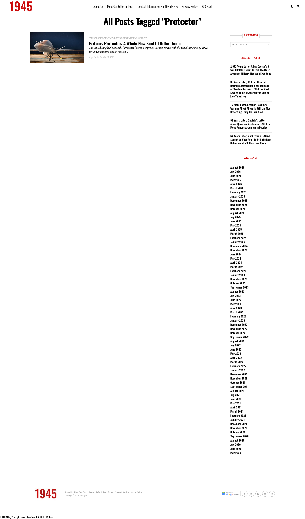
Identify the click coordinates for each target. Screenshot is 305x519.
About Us (98, 6)
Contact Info (94, 492)
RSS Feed (206, 6)
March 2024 (237, 267)
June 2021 (235, 399)
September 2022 (239, 337)
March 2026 (237, 188)
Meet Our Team (80, 492)
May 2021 (235, 403)
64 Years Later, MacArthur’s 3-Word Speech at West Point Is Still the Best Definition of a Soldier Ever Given (250, 139)
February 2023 (238, 316)
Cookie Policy (136, 492)
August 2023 (237, 291)
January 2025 (237, 242)
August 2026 (237, 167)
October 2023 (237, 283)
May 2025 (235, 225)
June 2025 (235, 221)
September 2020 (239, 436)
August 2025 (237, 213)
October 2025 (237, 209)
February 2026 (238, 192)
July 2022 (235, 345)
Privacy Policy (190, 6)
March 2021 (236, 411)
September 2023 (239, 287)
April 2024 (236, 263)
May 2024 (235, 258)
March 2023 (237, 312)
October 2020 (237, 432)
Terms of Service (122, 492)
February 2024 (238, 271)
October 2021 (237, 382)
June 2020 (235, 449)
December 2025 (238, 200)
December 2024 (239, 246)
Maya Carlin (93, 57)
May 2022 (235, 353)
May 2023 (235, 304)
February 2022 (238, 366)
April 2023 (236, 308)
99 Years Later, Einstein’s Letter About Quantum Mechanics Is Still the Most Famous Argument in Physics (250, 123)
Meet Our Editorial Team (120, 6)
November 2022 (238, 329)
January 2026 (237, 196)
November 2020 (238, 428)
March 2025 (237, 234)
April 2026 (236, 184)
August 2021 (237, 391)
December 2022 (238, 325)
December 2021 (238, 374)
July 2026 (235, 172)
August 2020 (237, 440)
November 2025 (238, 205)
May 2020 (235, 453)
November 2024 (238, 250)
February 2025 (238, 238)
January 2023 (237, 320)
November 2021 (238, 378)
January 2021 (237, 420)
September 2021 (239, 387)
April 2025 (236, 229)
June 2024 (236, 254)
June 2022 (235, 349)
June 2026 (235, 176)
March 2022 (237, 362)
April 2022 (236, 358)
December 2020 (238, 424)
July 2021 (235, 395)
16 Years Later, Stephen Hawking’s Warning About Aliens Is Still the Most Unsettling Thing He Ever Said (250, 108)
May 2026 (235, 180)
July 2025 (235, 217)
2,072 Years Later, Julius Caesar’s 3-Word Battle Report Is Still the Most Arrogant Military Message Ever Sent (250, 70)
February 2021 (238, 416)
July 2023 (235, 296)
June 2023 (235, 300)
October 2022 (237, 333)
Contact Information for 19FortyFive (158, 6)
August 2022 (237, 341)
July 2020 (235, 444)
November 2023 (238, 279)
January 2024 (237, 275)
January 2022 (237, 370)
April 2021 (235, 407)
